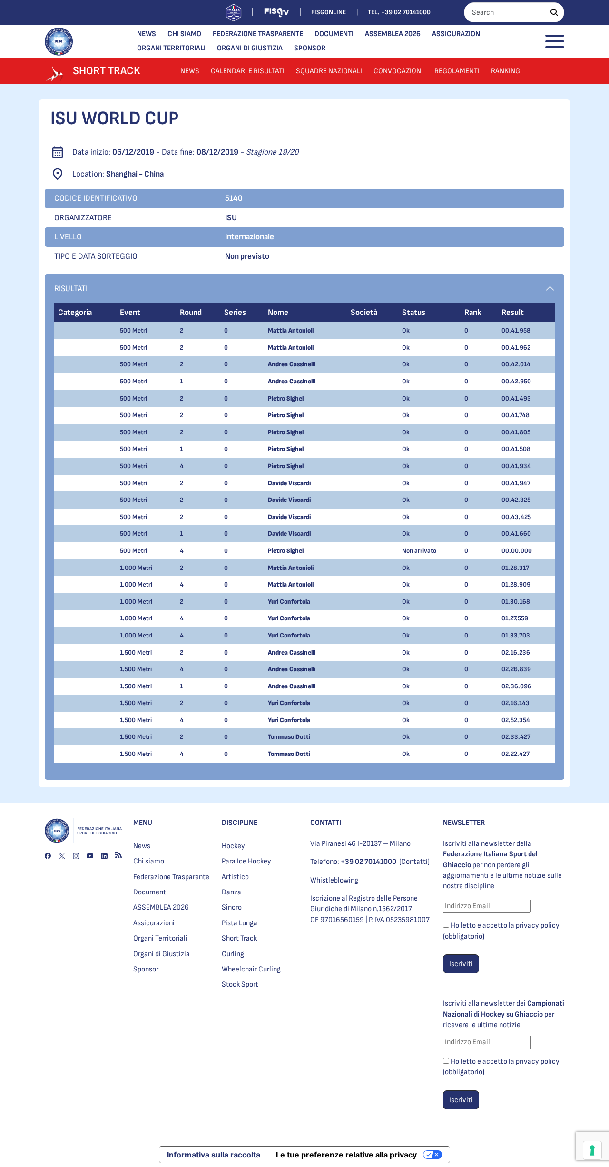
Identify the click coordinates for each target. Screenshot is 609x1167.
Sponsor (309, 48)
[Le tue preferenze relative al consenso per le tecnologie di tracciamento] (592, 1150)
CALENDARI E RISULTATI (248, 71)
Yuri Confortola (289, 602)
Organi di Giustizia (250, 48)
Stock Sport (240, 984)
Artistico (235, 877)
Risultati (71, 289)
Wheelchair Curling (251, 969)
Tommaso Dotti (289, 737)
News (146, 34)
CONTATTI (325, 822)
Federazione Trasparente (258, 34)
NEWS (189, 71)
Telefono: (353, 861)
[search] (554, 12)
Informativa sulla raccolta (213, 1154)
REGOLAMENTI (457, 71)
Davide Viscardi (289, 483)
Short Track (239, 938)
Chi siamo (184, 34)
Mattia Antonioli (291, 330)
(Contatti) (414, 861)
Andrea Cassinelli (291, 364)
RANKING (505, 71)
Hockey (233, 846)
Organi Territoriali (171, 48)
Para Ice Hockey (246, 861)
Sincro (232, 907)
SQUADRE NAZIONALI (329, 71)
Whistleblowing (334, 880)
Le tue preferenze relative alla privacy (346, 1154)
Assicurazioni (457, 34)
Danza (231, 892)
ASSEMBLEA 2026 (393, 34)
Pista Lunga (239, 923)
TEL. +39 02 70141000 (399, 12)
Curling (233, 954)
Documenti (334, 34)
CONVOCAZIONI (398, 71)
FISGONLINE (328, 12)
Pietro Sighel (286, 398)
